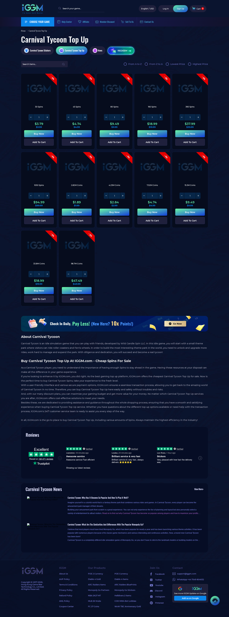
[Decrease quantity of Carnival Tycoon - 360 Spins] (181, 117)
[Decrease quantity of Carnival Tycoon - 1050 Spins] (31, 196)
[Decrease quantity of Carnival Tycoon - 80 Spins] (106, 117)
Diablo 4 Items (121, 579)
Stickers (40, 50)
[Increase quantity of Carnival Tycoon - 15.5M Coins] (198, 196)
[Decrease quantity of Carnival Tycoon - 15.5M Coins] (181, 196)
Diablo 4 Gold (94, 579)
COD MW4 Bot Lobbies (125, 601)
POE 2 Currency (95, 574)
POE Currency (121, 574)
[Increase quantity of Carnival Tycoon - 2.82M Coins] (85, 196)
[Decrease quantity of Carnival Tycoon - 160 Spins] (144, 117)
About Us (63, 574)
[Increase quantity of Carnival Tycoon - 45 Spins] (85, 117)
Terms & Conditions (68, 584)
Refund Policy (65, 595)
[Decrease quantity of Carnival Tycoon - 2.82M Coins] (68, 196)
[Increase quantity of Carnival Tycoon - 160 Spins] (160, 117)
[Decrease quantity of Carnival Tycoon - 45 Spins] (68, 117)
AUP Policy (64, 579)
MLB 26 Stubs (94, 601)
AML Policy (64, 601)
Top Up (74, 50)
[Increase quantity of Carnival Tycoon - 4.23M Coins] (122, 196)
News (100, 50)
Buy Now (39, 133)
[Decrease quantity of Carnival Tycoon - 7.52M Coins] (144, 196)
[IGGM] (32, 13)
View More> (198, 489)
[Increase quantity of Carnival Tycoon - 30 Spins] (47, 117)
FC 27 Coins (93, 606)
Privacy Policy (65, 590)
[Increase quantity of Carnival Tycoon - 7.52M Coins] (160, 196)
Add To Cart (39, 142)
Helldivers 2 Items (122, 595)
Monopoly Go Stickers (124, 590)
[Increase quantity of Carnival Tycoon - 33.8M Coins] (47, 274)
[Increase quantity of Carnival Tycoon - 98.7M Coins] (85, 274)
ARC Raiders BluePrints (125, 584)
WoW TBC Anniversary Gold (127, 606)
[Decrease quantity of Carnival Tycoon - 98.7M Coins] (68, 274)
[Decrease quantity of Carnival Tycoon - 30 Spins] (31, 117)
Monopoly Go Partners (98, 590)
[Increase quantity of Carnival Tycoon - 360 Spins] (198, 117)
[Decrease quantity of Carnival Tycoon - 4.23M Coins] (106, 196)
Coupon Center (66, 606)
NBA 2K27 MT (94, 595)
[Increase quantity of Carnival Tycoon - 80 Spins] (122, 117)
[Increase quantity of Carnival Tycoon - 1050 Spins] (47, 196)
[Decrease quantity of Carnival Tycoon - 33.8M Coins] (31, 274)
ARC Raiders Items (97, 584)
